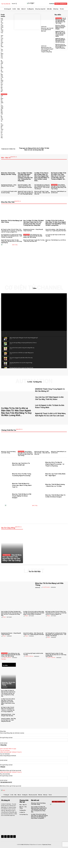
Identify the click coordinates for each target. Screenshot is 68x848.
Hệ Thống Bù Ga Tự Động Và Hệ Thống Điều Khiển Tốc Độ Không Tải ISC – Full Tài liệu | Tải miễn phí (2, 76)
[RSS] (61, 148)
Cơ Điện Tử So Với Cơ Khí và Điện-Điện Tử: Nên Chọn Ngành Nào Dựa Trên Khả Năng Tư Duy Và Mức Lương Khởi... (41, 176)
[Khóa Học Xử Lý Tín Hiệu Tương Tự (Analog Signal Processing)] (6, 475)
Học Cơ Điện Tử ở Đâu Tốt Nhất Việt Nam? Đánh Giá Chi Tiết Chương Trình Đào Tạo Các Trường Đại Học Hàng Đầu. (25, 176)
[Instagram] (56, 148)
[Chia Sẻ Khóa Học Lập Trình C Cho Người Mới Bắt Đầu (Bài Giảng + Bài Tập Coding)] (26, 442)
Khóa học (43, 26)
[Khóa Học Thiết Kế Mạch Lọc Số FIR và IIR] (59, 442)
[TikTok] (53, 150)
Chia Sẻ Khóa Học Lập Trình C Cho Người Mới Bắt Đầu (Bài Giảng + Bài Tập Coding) (60, 21)
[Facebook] (53, 148)
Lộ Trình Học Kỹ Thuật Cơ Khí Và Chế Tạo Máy (2, 130)
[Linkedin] (58, 148)
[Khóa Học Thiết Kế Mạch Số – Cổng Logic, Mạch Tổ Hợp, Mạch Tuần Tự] (6, 485)
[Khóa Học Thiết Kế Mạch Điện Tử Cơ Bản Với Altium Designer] (39, 496)
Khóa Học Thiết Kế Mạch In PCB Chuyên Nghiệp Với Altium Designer (60, 27)
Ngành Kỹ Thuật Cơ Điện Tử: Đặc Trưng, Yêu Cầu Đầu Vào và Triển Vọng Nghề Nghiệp (60, 34)
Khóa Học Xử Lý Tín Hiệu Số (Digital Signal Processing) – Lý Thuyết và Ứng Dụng (47, 49)
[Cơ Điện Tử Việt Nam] (34, 4)
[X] (56, 150)
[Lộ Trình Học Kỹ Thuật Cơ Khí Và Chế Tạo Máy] (34, 645)
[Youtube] (58, 150)
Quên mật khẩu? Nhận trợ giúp (8, 748)
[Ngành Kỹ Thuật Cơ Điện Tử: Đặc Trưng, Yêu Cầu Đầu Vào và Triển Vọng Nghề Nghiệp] (56, 645)
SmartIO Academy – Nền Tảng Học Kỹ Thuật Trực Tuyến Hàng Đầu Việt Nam (2, 46)
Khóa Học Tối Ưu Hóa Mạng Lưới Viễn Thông (8, 173)
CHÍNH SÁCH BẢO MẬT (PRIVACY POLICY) (11, 752)
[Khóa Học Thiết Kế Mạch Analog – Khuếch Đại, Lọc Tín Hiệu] (39, 485)
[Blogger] (2, 836)
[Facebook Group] (61, 150)
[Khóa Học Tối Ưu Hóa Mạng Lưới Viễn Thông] (9, 166)
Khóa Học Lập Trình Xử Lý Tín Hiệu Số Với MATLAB (47, 30)
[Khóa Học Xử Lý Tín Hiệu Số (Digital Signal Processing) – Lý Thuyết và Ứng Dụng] (47, 39)
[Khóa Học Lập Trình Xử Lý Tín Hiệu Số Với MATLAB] (47, 19)
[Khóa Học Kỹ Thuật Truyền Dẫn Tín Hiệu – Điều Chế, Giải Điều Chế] (42, 442)
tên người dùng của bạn (6, 737)
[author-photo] (46, 587)
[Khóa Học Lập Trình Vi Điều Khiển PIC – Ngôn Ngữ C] (39, 475)
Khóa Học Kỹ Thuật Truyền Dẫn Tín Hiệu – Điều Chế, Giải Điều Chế (42, 193)
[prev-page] (2, 141)
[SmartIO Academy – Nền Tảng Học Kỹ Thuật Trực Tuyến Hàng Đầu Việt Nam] (34, 625)
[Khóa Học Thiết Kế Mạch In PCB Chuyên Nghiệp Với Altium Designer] (6, 496)
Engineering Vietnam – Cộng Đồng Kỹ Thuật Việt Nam (2, 25)
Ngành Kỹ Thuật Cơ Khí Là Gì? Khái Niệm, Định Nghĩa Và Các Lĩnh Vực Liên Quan (60, 40)
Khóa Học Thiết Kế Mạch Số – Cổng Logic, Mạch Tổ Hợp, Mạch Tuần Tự (22, 485)
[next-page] (2, 143)
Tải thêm (3, 659)
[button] (14, 3)
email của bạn (3, 743)
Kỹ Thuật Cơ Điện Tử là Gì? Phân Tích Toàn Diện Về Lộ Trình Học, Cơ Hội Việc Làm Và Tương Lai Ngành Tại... (58, 176)
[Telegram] (63, 148)
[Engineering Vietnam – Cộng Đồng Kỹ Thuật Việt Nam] (11, 625)
